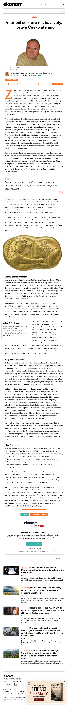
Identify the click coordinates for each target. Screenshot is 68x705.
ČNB (20, 83)
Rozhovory (30, 11)
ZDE (48, 551)
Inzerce (5, 693)
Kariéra (22, 688)
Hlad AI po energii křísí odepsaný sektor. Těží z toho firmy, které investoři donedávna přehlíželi (41, 590)
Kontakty (5, 688)
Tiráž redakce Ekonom (8, 689)
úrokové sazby (13, 83)
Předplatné (6, 691)
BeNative (62, 11)
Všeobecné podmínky (25, 691)
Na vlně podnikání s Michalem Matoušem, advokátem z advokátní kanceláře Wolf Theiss (42, 570)
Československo (27, 83)
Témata (23, 11)
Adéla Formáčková (21, 693)
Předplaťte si (44, 5)
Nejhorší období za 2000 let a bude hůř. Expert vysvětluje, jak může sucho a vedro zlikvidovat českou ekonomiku (42, 610)
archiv (15, 69)
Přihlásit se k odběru (34, 544)
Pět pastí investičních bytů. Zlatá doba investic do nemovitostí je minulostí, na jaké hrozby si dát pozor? (40, 653)
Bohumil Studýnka (16, 73)
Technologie (37, 11)
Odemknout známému (40, 514)
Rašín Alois (35, 83)
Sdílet (25, 514)
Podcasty (45, 11)
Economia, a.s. (18, 678)
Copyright (5, 678)
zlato (6, 83)
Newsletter (22, 689)
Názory (17, 11)
